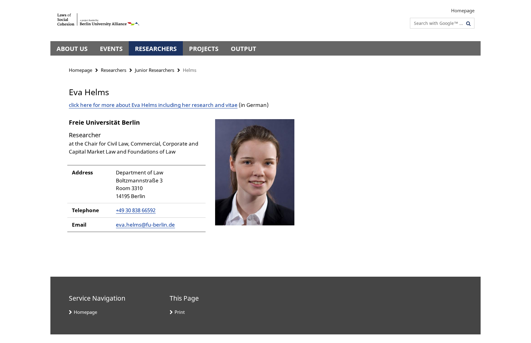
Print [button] (180, 312)
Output (243, 49)
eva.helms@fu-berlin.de (145, 224)
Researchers (156, 49)
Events (111, 49)
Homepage (462, 10)
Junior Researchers (154, 70)
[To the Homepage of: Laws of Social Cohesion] (99, 20)
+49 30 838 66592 (135, 210)
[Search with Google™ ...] (468, 23)
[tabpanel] (181, 178)
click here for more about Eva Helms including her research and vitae (153, 104)
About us (72, 49)
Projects (203, 49)
